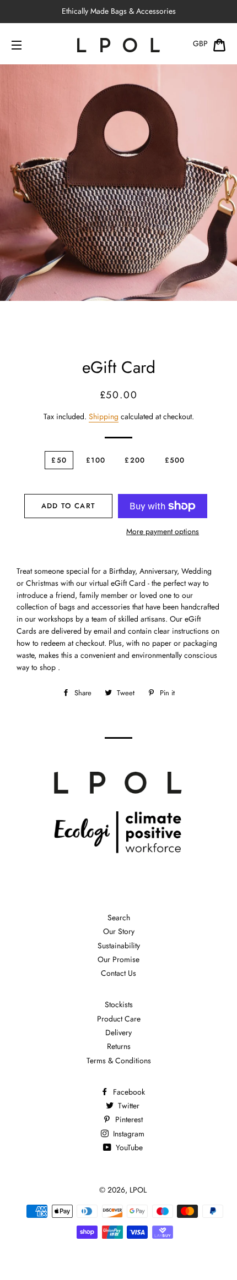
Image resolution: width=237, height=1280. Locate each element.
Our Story (118, 931)
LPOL (138, 1189)
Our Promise (118, 959)
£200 (135, 460)
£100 (95, 460)
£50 (59, 460)
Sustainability (119, 945)
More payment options (162, 531)
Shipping (103, 416)
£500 (175, 460)
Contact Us (118, 973)
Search (118, 917)
